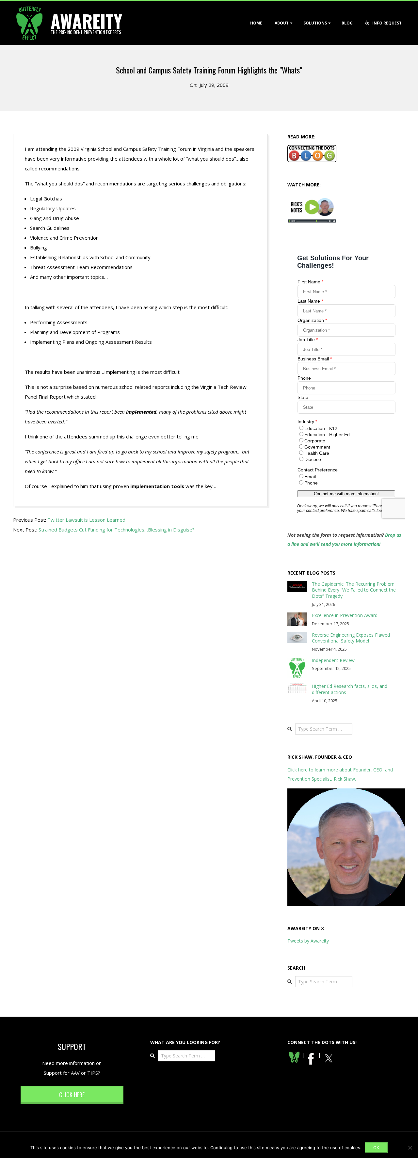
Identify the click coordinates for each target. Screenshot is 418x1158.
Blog (347, 23)
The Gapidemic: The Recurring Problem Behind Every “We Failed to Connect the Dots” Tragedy (354, 590)
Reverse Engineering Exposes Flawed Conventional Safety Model (351, 638)
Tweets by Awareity (308, 941)
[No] (410, 1147)
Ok (376, 1147)
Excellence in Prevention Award (345, 615)
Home (256, 23)
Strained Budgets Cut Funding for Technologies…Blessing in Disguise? (117, 529)
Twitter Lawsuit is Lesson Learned (86, 519)
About (282, 23)
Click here (72, 1094)
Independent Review (333, 660)
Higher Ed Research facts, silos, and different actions (349, 689)
